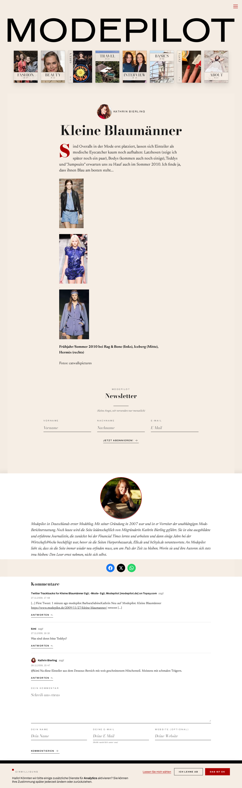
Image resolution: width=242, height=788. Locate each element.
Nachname (106, 420)
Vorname (51, 420)
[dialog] (121, 775)
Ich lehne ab (188, 772)
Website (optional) (172, 729)
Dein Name (39, 729)
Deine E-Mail (104, 729)
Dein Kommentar (45, 688)
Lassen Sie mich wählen (157, 771)
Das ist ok (217, 772)
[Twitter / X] (121, 568)
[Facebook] (110, 568)
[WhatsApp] (131, 568)
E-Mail (156, 420)
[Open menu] (235, 6)
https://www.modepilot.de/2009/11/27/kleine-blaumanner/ (69, 607)
